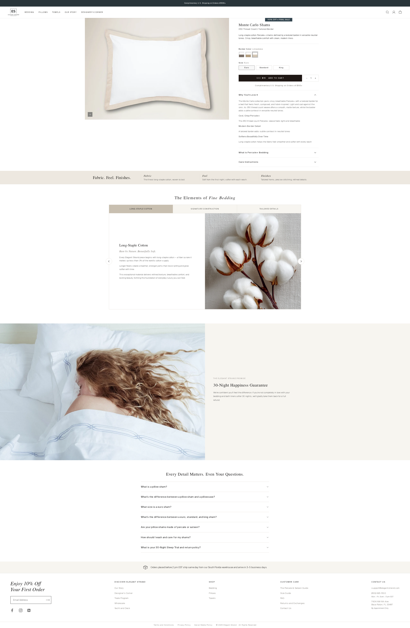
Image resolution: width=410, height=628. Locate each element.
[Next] (301, 261)
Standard (263, 68)
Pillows (212, 593)
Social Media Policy (203, 625)
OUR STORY (71, 12)
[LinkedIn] (29, 610)
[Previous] (109, 261)
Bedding (213, 588)
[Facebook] (12, 610)
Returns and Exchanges (292, 603)
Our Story (119, 588)
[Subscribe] (48, 600)
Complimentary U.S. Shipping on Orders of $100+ (205, 3)
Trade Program (122, 598)
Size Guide (285, 593)
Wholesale (120, 603)
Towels (212, 598)
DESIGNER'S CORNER (92, 12)
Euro (246, 68)
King (281, 68)
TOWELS (56, 12)
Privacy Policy (184, 625)
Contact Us (285, 608)
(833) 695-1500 (378, 593)
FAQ (282, 598)
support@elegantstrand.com (385, 588)
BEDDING (29, 12)
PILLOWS (43, 12)
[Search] (387, 12)
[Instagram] (20, 610)
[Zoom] (90, 114)
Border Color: (251, 49)
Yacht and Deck (122, 608)
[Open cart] (400, 12)
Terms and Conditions (164, 625)
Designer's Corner (124, 593)
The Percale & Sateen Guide (294, 588)
